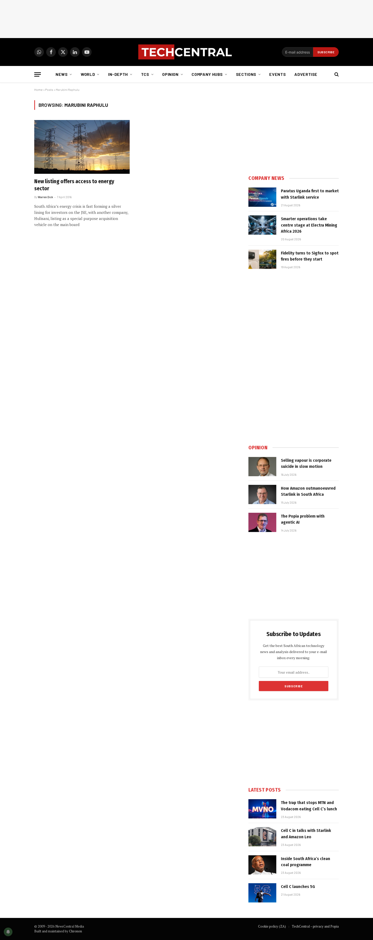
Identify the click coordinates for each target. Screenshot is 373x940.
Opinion (170, 74)
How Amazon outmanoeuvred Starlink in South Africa (308, 491)
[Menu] (37, 74)
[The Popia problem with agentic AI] (262, 522)
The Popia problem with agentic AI (303, 519)
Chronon (75, 931)
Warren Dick (45, 197)
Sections (246, 74)
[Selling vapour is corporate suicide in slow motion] (262, 466)
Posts (49, 89)
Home (38, 89)
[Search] (336, 74)
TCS (145, 74)
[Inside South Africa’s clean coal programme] (262, 865)
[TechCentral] (186, 52)
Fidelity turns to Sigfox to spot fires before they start (309, 256)
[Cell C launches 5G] (262, 892)
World (88, 74)
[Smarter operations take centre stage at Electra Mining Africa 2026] (262, 225)
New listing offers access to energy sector (74, 185)
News (62, 74)
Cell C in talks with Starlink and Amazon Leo (306, 833)
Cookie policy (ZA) (272, 926)
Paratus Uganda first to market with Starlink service (310, 194)
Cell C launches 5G (298, 886)
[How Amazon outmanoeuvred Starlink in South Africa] (262, 494)
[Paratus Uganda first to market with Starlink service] (262, 197)
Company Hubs (207, 74)
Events (277, 74)
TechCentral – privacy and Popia (315, 926)
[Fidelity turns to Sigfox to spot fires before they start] (262, 259)
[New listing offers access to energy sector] (82, 147)
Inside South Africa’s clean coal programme (305, 861)
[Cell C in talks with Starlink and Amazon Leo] (262, 836)
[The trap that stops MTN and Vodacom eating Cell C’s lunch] (262, 808)
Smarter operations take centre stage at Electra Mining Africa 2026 (309, 225)
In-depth (118, 74)
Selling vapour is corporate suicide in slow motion (306, 463)
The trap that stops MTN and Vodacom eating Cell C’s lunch (309, 805)
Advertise (305, 74)
